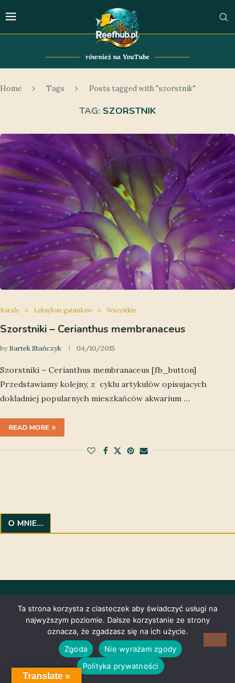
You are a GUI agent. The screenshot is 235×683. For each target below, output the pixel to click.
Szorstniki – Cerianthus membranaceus (92, 329)
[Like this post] (91, 451)
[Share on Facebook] (105, 451)
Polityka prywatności (121, 665)
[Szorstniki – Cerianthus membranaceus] (117, 212)
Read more (29, 427)
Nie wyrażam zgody (140, 648)
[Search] (223, 17)
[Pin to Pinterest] (130, 451)
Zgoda (75, 648)
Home (11, 88)
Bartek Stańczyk (35, 348)
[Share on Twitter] (117, 451)
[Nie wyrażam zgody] (215, 640)
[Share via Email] (144, 451)
